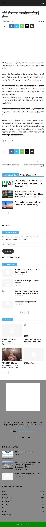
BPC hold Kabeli (30, 363)
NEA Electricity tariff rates (24, 452)
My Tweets (6, 226)
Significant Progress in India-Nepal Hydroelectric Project (33, 341)
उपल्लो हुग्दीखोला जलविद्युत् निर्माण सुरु (25, 302)
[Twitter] (29, 437)
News (4, 186)
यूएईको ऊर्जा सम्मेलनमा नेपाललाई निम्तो (34, 166)
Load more (22, 312)
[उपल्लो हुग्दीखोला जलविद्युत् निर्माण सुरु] (7, 304)
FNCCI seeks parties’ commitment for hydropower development (11, 341)
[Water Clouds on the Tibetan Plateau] (7, 476)
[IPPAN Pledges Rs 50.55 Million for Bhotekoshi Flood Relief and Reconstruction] (7, 183)
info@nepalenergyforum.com (27, 431)
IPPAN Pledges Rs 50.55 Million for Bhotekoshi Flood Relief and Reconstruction (28, 183)
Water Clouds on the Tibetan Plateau (28, 474)
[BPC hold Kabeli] (34, 354)
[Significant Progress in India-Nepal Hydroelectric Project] (34, 330)
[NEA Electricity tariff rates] (7, 455)
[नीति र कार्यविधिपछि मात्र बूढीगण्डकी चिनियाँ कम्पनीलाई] (7, 283)
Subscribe (8, 251)
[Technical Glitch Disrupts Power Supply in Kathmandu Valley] (7, 205)
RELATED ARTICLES (11, 175)
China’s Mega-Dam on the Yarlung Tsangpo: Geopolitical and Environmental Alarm (27, 465)
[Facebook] (17, 437)
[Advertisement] (23, 45)
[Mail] (23, 437)
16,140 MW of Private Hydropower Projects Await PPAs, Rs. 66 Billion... (12, 365)
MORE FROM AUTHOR (28, 175)
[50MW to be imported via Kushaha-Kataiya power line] (7, 273)
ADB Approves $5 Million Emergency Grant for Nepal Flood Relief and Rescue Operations (29, 194)
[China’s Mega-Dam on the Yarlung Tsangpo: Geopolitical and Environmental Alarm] (7, 465)
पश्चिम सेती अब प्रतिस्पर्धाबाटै (10, 165)
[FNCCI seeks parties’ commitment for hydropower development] (12, 330)
